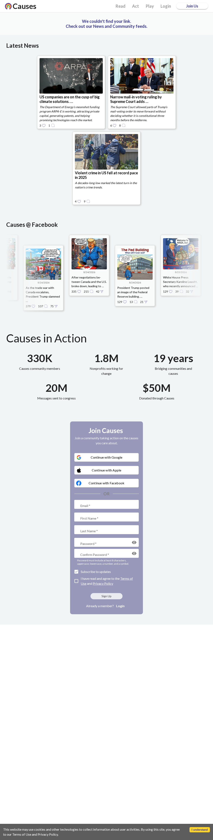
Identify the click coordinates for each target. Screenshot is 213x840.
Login (120, 606)
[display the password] (134, 542)
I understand (200, 829)
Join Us (192, 6)
